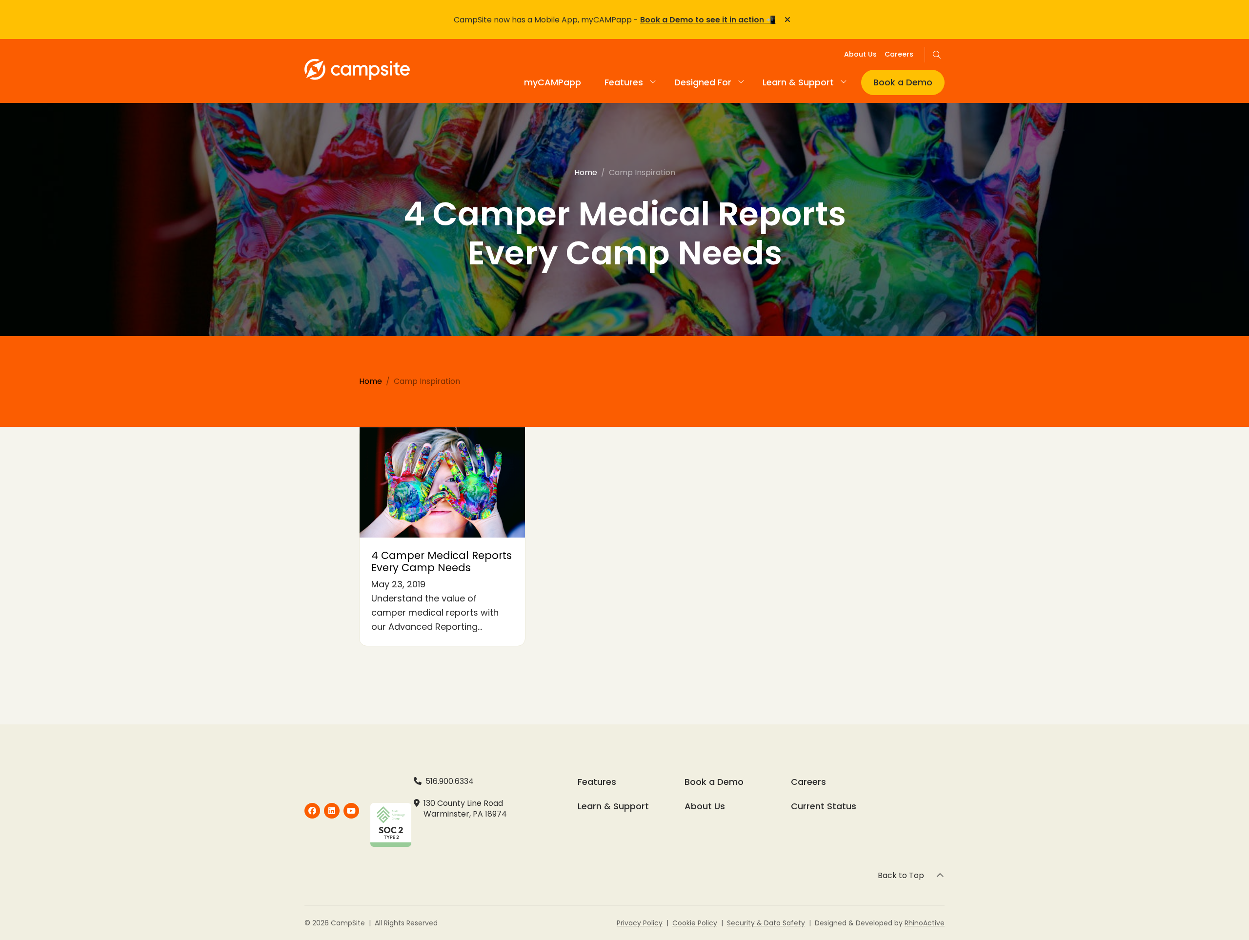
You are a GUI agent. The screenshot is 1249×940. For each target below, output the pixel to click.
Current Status (823, 806)
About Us (860, 54)
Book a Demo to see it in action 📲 (708, 19)
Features (623, 82)
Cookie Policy (694, 923)
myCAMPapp (552, 82)
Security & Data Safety (766, 923)
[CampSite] (312, 811)
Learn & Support (613, 806)
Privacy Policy (640, 923)
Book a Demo (902, 82)
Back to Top (901, 875)
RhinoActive (925, 923)
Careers (899, 54)
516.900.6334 (449, 781)
